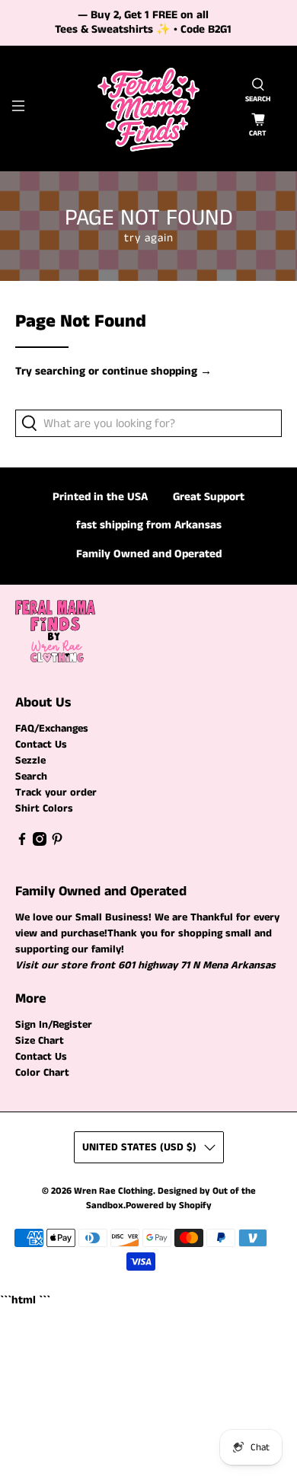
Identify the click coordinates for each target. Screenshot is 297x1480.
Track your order (56, 792)
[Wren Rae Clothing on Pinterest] (57, 842)
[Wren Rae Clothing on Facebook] (22, 842)
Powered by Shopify (169, 1205)
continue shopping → (157, 371)
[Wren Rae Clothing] (149, 108)
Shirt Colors (44, 808)
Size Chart (39, 1040)
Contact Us (41, 744)
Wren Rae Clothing (113, 1191)
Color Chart (42, 1072)
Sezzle (30, 760)
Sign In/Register (53, 1024)
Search (31, 776)
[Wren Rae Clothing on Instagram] (39, 842)
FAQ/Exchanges (51, 728)
